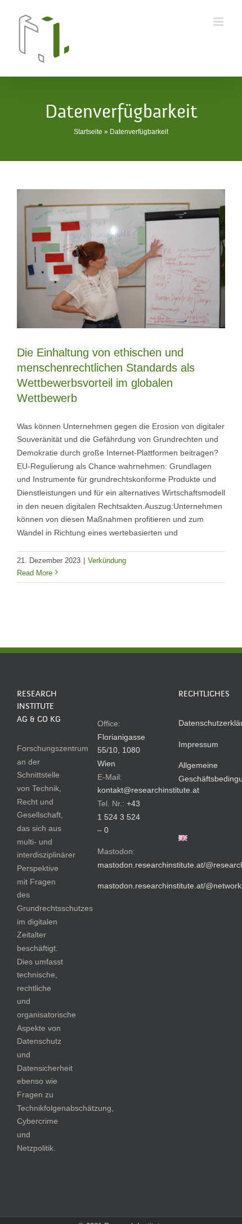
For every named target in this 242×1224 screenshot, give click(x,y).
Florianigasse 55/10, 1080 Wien (121, 750)
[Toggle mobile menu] (219, 22)
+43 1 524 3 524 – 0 (118, 816)
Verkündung (107, 560)
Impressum (198, 744)
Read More (34, 573)
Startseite (88, 132)
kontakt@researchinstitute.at (148, 789)
